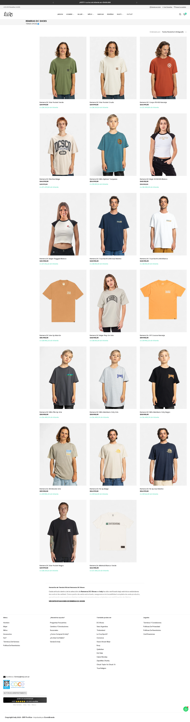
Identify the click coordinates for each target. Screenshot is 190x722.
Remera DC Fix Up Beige (99, 489)
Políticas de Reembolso (152, 630)
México (34, 705)
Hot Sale (100, 653)
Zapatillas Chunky (103, 661)
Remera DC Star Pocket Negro (52, 566)
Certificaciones (149, 634)
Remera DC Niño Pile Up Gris (51, 412)
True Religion (101, 668)
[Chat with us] (185, 709)
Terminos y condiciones (152, 623)
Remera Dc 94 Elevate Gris (50, 489)
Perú (29, 705)
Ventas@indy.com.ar (21, 677)
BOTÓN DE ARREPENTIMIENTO (15, 693)
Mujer (5, 626)
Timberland (101, 630)
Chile (24, 705)
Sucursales (54, 630)
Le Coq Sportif (102, 634)
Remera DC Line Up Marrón (50, 335)
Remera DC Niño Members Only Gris (104, 412)
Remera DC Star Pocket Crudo (102, 102)
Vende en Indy (156, 7)
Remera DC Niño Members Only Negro (155, 412)
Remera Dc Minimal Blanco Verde (103, 566)
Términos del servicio (11, 642)
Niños (5, 630)
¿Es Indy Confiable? (57, 638)
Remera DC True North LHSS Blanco (154, 259)
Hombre (6, 623)
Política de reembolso (11, 645)
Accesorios (7, 634)
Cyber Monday (102, 657)
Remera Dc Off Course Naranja (152, 335)
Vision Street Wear (103, 642)
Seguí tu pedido (180, 7)
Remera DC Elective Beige (50, 179)
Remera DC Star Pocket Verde (52, 102)
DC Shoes (100, 623)
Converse (100, 638)
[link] (81, 14)
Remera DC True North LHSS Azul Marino (105, 259)
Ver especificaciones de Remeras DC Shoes (67, 601)
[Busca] (180, 14)
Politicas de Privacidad (151, 626)
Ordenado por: (155, 32)
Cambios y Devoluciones (59, 626)
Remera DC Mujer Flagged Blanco (53, 259)
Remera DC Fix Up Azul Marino (152, 489)
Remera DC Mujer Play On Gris (102, 335)
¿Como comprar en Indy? (59, 634)
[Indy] (8, 14)
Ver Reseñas (168, 7)
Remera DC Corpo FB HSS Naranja (153, 102)
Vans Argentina (102, 626)
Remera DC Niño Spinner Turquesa (103, 179)
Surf (4, 638)
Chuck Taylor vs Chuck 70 (106, 664)
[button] (53, 2)
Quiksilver (100, 649)
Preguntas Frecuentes (58, 623)
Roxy (98, 645)
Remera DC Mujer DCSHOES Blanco (153, 179)
